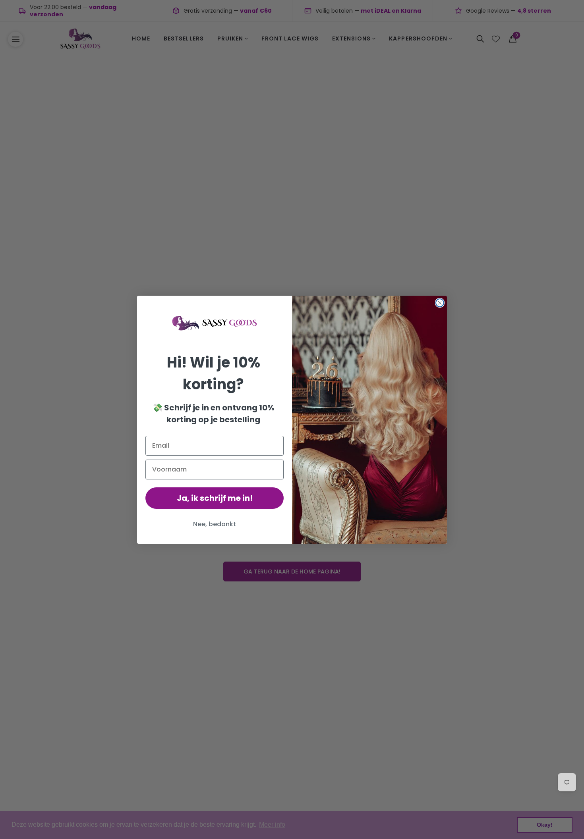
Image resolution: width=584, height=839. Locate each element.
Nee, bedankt (214, 524)
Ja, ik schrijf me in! (215, 498)
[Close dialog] (440, 303)
